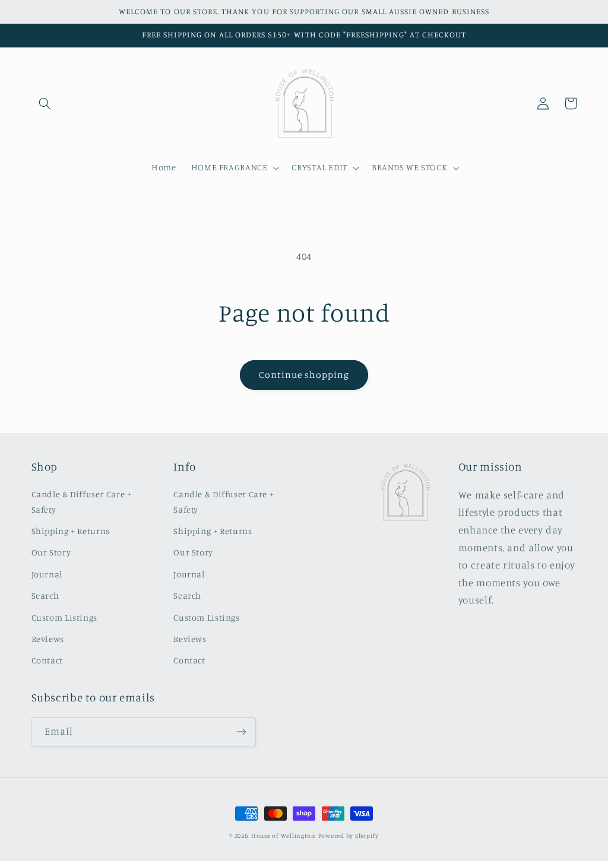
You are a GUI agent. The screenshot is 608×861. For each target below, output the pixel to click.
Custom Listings (64, 617)
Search (45, 595)
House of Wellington (283, 835)
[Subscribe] (241, 731)
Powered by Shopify (348, 835)
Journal (46, 574)
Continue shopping (304, 374)
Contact (47, 660)
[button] (45, 103)
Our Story (51, 552)
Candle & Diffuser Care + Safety (81, 501)
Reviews (47, 639)
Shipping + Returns (70, 531)
